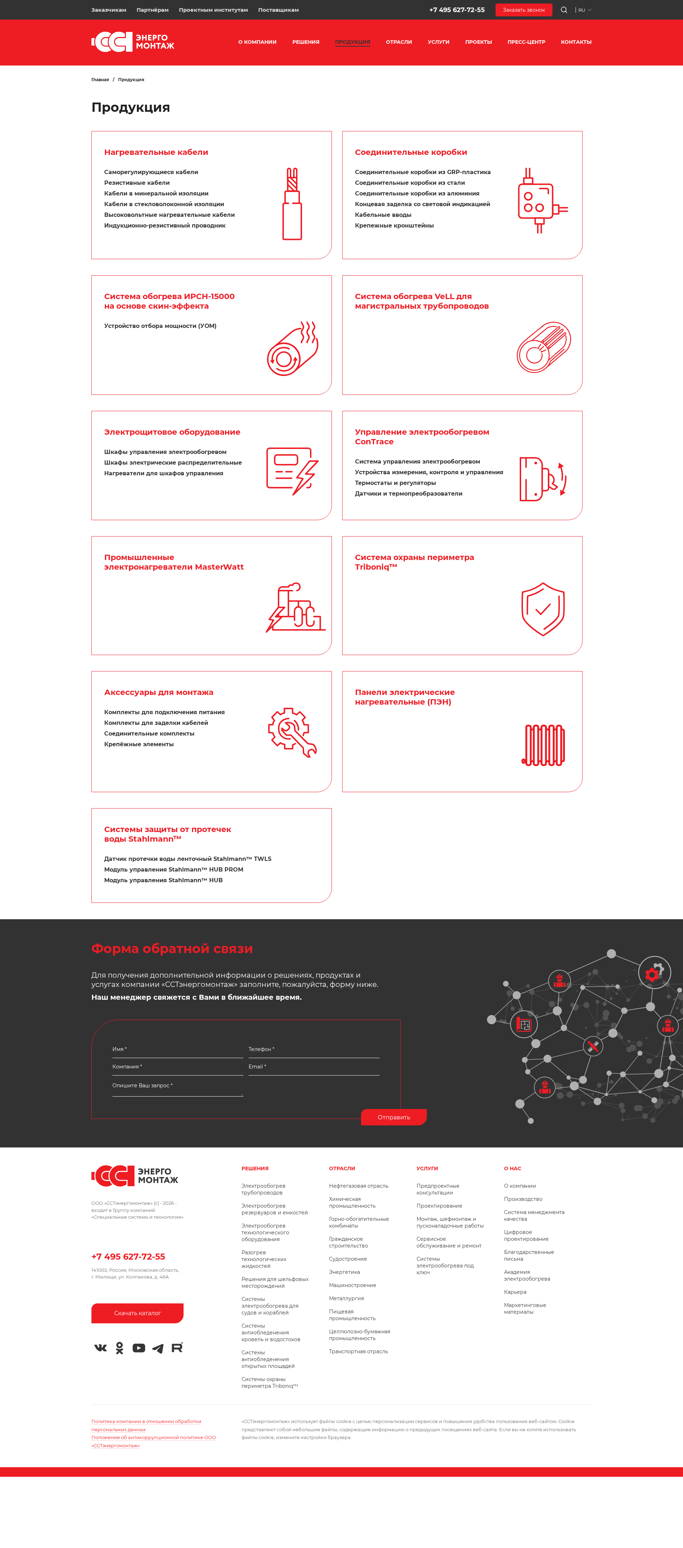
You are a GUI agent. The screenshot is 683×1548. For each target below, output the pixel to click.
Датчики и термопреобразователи (408, 493)
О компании (520, 1186)
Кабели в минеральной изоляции (156, 193)
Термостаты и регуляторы (395, 483)
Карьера (515, 1292)
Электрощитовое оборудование (172, 432)
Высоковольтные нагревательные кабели (169, 214)
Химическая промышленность (352, 1202)
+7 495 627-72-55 (457, 10)
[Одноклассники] (119, 1348)
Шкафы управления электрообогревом (165, 452)
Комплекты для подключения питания (164, 712)
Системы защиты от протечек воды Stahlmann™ (167, 834)
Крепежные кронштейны (394, 225)
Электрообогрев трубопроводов (264, 1189)
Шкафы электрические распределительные (173, 462)
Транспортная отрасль (358, 1351)
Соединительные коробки (411, 152)
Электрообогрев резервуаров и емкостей (275, 1209)
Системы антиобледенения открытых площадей (268, 1359)
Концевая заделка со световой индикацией (422, 204)
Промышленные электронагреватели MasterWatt (174, 562)
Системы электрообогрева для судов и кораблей (270, 1306)
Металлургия (346, 1298)
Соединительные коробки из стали (410, 182)
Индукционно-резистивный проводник (165, 225)
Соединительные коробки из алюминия (417, 193)
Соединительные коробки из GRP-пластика (423, 172)
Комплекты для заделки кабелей (156, 723)
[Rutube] (177, 1347)
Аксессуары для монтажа (158, 692)
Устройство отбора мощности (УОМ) (160, 326)
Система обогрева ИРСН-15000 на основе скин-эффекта (169, 301)
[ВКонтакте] (100, 1348)
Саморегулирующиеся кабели (151, 172)
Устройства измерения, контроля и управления (429, 472)
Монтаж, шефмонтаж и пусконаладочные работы (450, 1222)
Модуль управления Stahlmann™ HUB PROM (173, 869)
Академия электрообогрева (527, 1275)
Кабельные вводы (383, 214)
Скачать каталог (137, 1313)
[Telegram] (158, 1348)
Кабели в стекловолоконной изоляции (164, 204)
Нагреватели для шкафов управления (163, 473)
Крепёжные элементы (139, 744)
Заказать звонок (524, 10)
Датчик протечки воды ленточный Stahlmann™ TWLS (187, 859)
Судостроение (348, 1259)
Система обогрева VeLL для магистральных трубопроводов (422, 301)
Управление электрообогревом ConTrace (422, 436)
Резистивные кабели (137, 182)
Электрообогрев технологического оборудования (265, 1233)
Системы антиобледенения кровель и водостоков (271, 1333)
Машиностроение (352, 1285)
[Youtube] (139, 1348)
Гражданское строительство (348, 1242)
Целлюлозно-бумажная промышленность (359, 1335)
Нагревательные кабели (156, 152)
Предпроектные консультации (438, 1189)
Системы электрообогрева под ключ (445, 1266)
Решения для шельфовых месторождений (275, 1282)
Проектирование (439, 1206)
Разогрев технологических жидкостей (264, 1259)
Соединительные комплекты (149, 733)
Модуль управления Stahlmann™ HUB (163, 880)
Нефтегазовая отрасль (358, 1186)
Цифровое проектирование (526, 1235)
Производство (523, 1199)
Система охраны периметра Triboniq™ (414, 562)
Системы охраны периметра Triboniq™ (270, 1382)
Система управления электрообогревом (417, 461)
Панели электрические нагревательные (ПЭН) (405, 697)
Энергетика (344, 1272)
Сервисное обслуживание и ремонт (449, 1242)
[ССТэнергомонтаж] (132, 50)
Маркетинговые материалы (525, 1308)
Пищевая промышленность (352, 1315)
